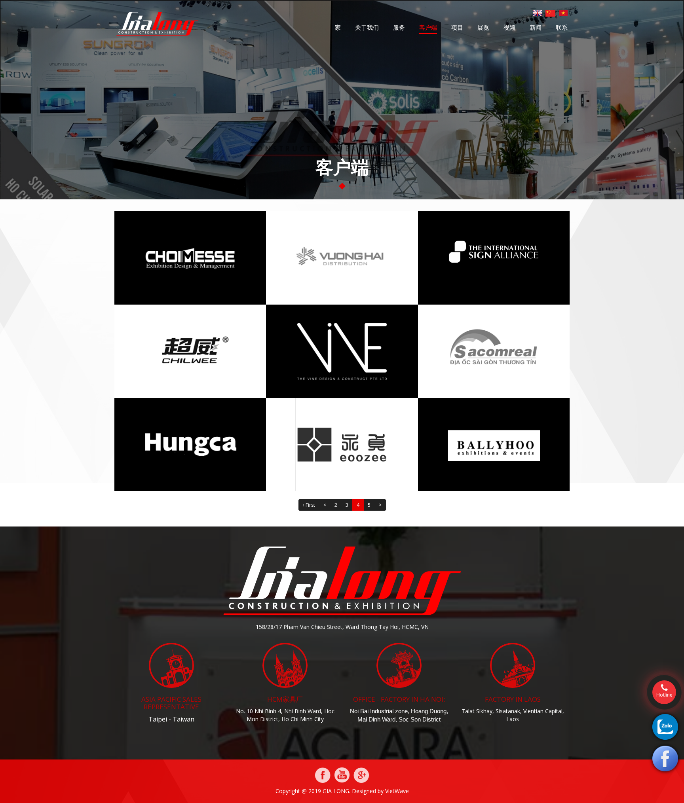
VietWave (397, 791)
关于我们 (367, 27)
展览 (483, 27)
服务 (399, 27)
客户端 (428, 27)
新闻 (536, 27)
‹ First (309, 505)
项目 (457, 27)
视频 (509, 27)
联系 (562, 27)
